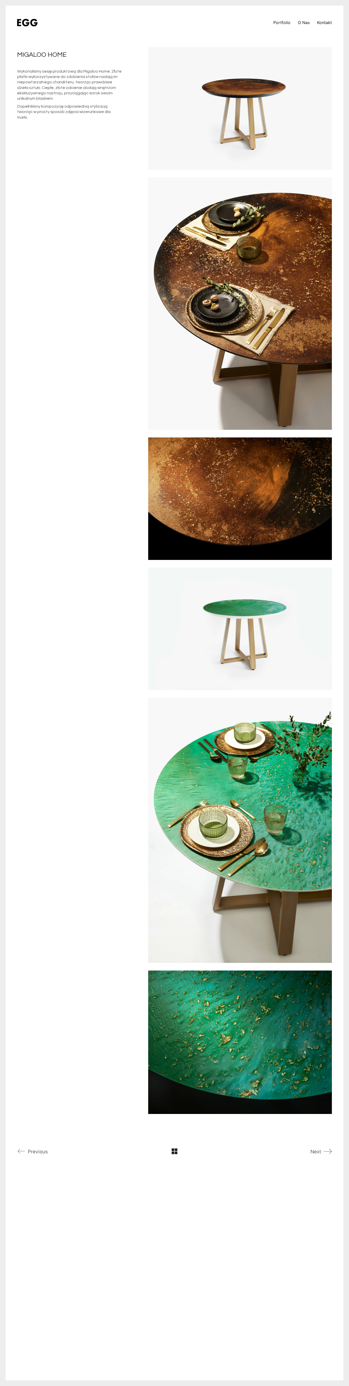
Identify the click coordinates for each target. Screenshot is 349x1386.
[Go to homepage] (27, 22)
